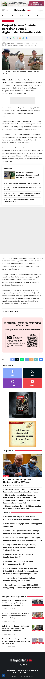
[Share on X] (10, 38)
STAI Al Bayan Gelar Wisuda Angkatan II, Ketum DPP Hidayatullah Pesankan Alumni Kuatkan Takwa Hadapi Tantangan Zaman (20, 571)
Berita (6, 476)
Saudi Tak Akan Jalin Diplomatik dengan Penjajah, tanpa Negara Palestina (28, 175)
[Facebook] (12, 373)
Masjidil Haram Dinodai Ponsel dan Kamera (23, 183)
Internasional (8, 21)
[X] (32, 373)
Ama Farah (10, 43)
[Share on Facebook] (7, 38)
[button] (4, 10)
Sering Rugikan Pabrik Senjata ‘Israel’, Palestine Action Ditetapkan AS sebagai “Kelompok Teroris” (19, 547)
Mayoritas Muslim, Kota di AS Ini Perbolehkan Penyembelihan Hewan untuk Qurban (15, 615)
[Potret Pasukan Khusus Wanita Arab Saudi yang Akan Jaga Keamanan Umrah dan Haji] (37, 602)
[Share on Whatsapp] (13, 38)
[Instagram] (12, 383)
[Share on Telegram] (16, 38)
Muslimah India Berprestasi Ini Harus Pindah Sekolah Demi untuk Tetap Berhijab (16, 641)
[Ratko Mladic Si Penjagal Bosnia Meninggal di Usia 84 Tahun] (22, 465)
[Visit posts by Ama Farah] (4, 44)
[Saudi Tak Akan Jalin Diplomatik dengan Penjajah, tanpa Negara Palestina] (9, 175)
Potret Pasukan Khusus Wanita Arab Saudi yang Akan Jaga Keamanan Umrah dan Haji (14, 603)
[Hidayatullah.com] (22, 10)
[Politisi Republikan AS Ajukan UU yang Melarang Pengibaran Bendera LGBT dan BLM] (37, 628)
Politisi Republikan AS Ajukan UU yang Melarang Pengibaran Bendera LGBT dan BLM (15, 628)
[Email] (20, 38)
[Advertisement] (22, 100)
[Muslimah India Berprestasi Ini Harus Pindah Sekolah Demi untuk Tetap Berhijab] (37, 641)
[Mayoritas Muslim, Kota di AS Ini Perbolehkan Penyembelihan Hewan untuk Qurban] (37, 615)
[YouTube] (23, 664)
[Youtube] (32, 383)
